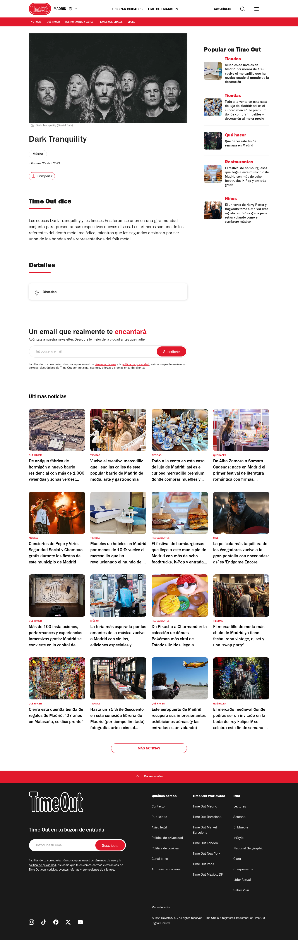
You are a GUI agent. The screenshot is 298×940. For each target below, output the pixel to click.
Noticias (36, 22)
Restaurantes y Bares (79, 22)
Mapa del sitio (161, 907)
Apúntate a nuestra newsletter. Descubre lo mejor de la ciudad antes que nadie (87, 340)
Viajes (131, 22)
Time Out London (205, 843)
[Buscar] (242, 9)
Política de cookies (165, 848)
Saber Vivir (241, 890)
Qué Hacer (53, 22)
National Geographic (248, 848)
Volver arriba (153, 776)
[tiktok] (43, 922)
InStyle (238, 838)
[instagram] (31, 922)
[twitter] (68, 922)
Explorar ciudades (126, 9)
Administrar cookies (166, 869)
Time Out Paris (203, 864)
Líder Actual (242, 880)
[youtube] (80, 922)
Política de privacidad (167, 838)
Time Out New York (206, 854)
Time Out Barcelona (207, 817)
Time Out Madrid (205, 807)
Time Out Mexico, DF (208, 875)
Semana (239, 817)
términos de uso (105, 364)
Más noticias (149, 749)
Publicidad (159, 817)
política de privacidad (135, 364)
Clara (237, 859)
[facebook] (55, 922)
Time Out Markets (163, 9)
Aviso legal (159, 828)
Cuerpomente (243, 869)
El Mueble (240, 828)
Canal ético (160, 859)
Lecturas (239, 807)
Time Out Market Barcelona (205, 830)
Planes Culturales (111, 22)
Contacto (158, 807)
